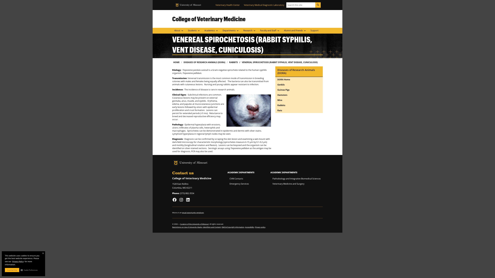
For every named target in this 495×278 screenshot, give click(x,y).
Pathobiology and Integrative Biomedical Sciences (297, 178)
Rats (279, 110)
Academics (211, 30)
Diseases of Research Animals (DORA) (204, 62)
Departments (231, 30)
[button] (29, 270)
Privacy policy (260, 227)
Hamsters (282, 95)
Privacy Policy (18, 261)
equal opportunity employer (193, 212)
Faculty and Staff (270, 30)
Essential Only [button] (12, 270)
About (179, 30)
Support (315, 30)
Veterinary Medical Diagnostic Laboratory (264, 5)
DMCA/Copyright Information (233, 227)
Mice (279, 100)
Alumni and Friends (295, 30)
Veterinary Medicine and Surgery (288, 183)
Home (176, 62)
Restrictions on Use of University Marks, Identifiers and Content (196, 227)
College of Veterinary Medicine (209, 19)
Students (194, 30)
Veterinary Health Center (228, 5)
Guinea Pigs (283, 89)
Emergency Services (239, 183)
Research (249, 30)
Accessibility (249, 227)
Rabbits (233, 62)
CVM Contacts (236, 178)
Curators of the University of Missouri (194, 224)
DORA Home (283, 79)
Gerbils (281, 84)
